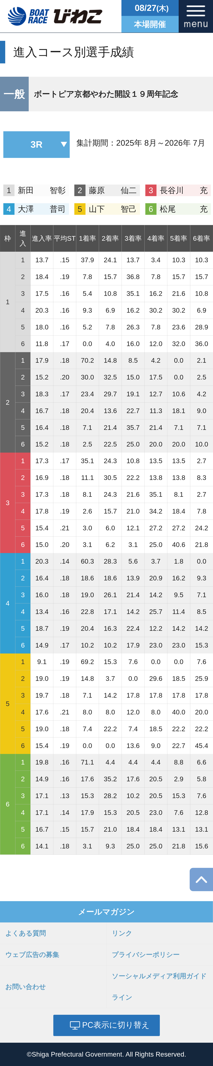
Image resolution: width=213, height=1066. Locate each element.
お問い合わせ (25, 986)
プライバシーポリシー (146, 954)
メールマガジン (106, 911)
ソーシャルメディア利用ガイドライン (159, 986)
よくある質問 (25, 933)
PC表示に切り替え (116, 1024)
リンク (122, 933)
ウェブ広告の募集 (32, 954)
